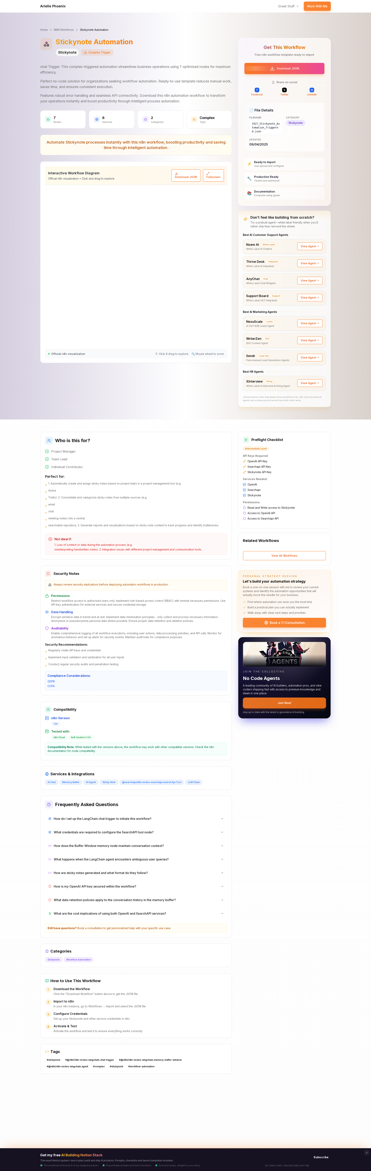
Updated (255, 139)
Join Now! (284, 702)
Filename (255, 117)
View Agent (308, 246)
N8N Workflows (64, 29)
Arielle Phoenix (53, 6)
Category (293, 117)
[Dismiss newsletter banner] (366, 1152)
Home (44, 29)
